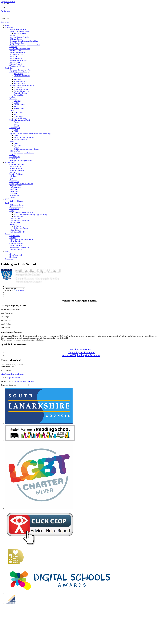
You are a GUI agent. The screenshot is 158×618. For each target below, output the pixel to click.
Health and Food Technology (24, 137)
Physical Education (20, 139)
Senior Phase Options (21, 228)
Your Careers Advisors (17, 66)
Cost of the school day (17, 43)
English (12, 97)
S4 (15, 114)
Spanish (16, 126)
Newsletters (13, 257)
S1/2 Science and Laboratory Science (26, 149)
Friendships (13, 189)
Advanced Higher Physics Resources (81, 355)
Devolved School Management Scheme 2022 (24, 45)
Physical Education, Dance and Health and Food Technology (30, 133)
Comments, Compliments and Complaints (23, 41)
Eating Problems (15, 187)
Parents (7, 234)
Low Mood (13, 193)
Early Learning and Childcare (24, 153)
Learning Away (14, 222)
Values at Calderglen (16, 64)
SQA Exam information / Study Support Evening (30, 214)
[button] (10, 18)
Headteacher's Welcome (17, 29)
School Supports (15, 166)
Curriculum (9, 68)
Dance (16, 135)
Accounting (18, 87)
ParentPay (12, 238)
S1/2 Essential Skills (21, 81)
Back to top (5, 22)
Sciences (12, 141)
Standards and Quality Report (19, 31)
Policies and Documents (17, 52)
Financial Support (15, 241)
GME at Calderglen (16, 201)
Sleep (11, 178)
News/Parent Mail (15, 255)
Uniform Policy (14, 62)
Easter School (14, 209)
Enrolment (13, 47)
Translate (21, 290)
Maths (11, 110)
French (16, 122)
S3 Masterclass (14, 157)
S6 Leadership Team (16, 54)
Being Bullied (14, 182)
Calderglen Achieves (16, 205)
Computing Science (20, 93)
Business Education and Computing (21, 85)
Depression (13, 180)
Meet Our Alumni (15, 51)
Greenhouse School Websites (24, 381)
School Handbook (15, 58)
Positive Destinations (16, 170)
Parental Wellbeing (15, 245)
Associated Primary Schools (18, 37)
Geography (17, 101)
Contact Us (9, 259)
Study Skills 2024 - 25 (17, 232)
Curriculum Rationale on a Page (20, 70)
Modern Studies (19, 105)
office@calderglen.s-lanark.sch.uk (12, 374)
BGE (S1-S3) (18, 112)
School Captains (15, 230)
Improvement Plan (20, 33)
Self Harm (12, 176)
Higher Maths (18, 116)
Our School (9, 27)
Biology (16, 143)
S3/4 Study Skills (19, 83)
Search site (4, 385)
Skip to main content (8, 2)
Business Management (21, 91)
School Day (13, 56)
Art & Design (18, 74)
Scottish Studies (19, 108)
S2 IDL (12, 155)
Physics (16, 147)
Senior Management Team (18, 60)
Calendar (12, 35)
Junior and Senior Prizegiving (19, 220)
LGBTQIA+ (13, 191)
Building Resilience (16, 174)
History (16, 103)
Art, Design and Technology (19, 72)
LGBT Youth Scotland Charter (19, 49)
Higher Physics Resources (81, 352)
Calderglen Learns (15, 39)
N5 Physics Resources (81, 349)
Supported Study (19, 95)
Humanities (13, 99)
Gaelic (16, 124)
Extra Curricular (14, 218)
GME (7, 199)
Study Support (19, 216)
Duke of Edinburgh (16, 207)
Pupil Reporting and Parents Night (21, 240)
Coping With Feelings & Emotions (21, 184)
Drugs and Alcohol (15, 186)
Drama (16, 132)
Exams (11, 211)
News (7, 251)
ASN (11, 78)
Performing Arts (14, 128)
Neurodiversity (14, 195)
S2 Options (17, 226)
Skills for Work (14, 151)
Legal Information (13, 378)
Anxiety (12, 172)
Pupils (7, 203)
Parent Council (14, 236)
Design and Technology (22, 76)
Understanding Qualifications (19, 247)
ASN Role (17, 79)
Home (7, 25)
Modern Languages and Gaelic (19, 120)
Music (16, 130)
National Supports (15, 168)
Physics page (5, 11)
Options (12, 224)
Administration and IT (21, 89)
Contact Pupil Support (17, 164)
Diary (11, 253)
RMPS (16, 106)
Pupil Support (10, 162)
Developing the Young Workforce (20, 160)
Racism (12, 197)
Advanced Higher (20, 118)
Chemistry (17, 145)
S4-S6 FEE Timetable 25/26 (23, 213)
